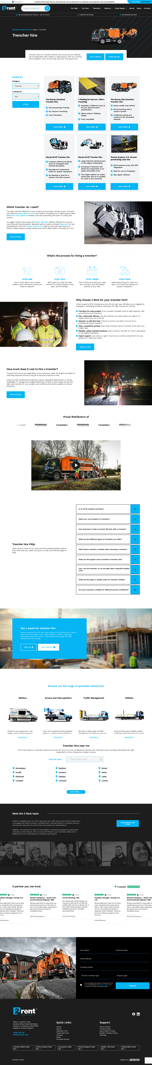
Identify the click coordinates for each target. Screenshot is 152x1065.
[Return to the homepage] (9, 8)
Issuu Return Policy (107, 1031)
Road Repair (120, 8)
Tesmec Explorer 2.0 (34, 226)
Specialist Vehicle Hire (21, 30)
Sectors (107, 8)
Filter (25, 104)
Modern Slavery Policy (108, 1033)
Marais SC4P (23, 213)
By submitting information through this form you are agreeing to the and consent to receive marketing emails (99, 984)
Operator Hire (62, 1031)
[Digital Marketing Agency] (135, 1060)
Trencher (96, 8)
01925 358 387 (145, 2)
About (131, 8)
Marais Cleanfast (41, 222)
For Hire (85, 8)
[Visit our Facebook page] (133, 1014)
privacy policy (104, 985)
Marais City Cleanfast (19, 215)
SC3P (33, 213)
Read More (22, 737)
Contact (147, 8)
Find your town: (55, 759)
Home (58, 1027)
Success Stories (62, 1039)
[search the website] (47, 8)
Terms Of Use (105, 1027)
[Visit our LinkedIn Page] (138, 1014)
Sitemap (103, 1035)
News (139, 8)
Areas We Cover (62, 1033)
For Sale (74, 8)
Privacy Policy (105, 1029)
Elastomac (63, 224)
